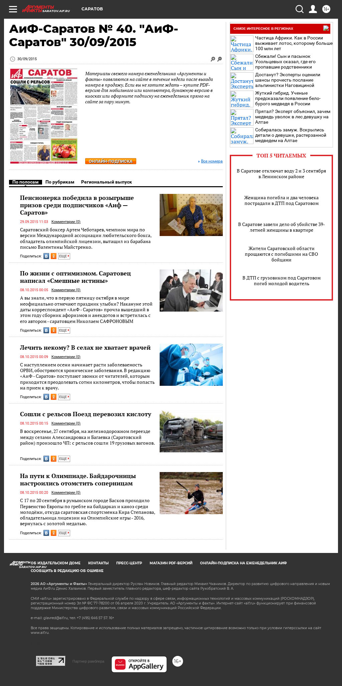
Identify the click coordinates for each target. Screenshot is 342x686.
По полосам (25, 182)
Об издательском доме (55, 563)
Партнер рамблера (88, 661)
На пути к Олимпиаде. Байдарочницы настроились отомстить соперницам (78, 479)
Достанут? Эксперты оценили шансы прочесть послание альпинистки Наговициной (287, 80)
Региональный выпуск (106, 182)
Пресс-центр (129, 563)
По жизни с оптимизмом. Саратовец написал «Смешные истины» (75, 276)
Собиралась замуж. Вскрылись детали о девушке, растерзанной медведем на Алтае (290, 135)
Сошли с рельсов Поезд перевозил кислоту (85, 414)
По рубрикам (59, 182)
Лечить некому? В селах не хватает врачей (85, 347)
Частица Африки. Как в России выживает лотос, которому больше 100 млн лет (294, 43)
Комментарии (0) (65, 222)
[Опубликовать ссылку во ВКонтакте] (46, 256)
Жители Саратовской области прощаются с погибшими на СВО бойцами (281, 253)
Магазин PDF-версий (171, 563)
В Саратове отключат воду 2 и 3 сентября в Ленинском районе (281, 173)
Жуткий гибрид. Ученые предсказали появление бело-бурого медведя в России (288, 98)
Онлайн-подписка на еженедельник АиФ (243, 563)
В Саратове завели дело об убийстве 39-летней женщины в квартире (281, 227)
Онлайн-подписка (111, 161)
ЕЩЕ (63, 256)
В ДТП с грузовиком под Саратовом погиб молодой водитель (281, 280)
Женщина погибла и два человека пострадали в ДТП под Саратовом (281, 200)
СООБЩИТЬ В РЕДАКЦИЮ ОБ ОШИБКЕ (67, 571)
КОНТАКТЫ (98, 563)
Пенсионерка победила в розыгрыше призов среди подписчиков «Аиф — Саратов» (77, 205)
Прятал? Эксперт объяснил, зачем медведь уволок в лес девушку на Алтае (292, 117)
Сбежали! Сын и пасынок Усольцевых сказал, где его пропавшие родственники (285, 61)
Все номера (212, 161)
